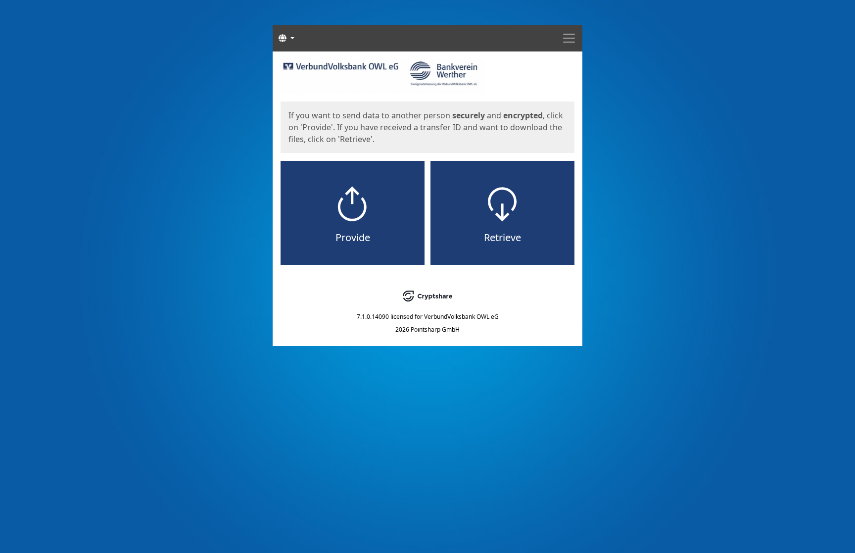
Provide (352, 237)
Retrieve (502, 237)
